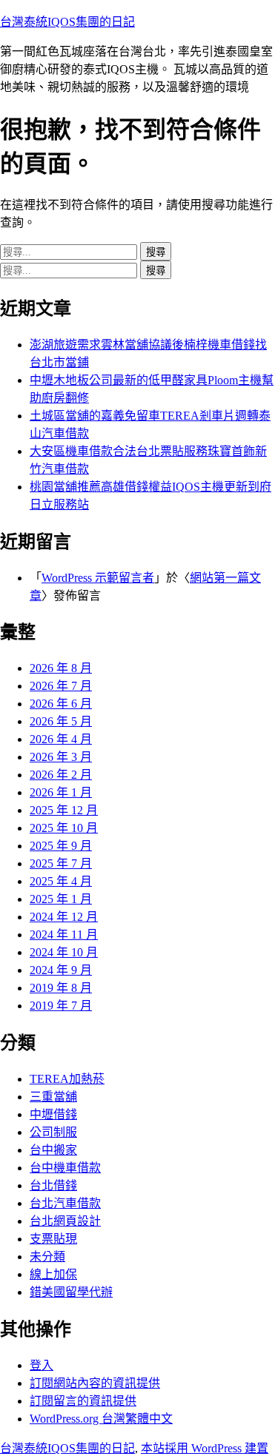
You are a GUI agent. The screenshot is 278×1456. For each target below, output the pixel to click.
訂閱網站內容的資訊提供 (95, 1383)
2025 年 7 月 (61, 863)
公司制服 (53, 1132)
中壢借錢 (53, 1114)
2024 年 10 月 (64, 952)
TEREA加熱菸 (67, 1079)
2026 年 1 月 (61, 792)
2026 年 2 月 (61, 774)
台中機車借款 (65, 1167)
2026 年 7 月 (61, 686)
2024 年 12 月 (64, 916)
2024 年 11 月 (64, 934)
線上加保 (53, 1274)
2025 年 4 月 (61, 881)
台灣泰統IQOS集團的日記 (67, 22)
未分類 (47, 1256)
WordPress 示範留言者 (98, 577)
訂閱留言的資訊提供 (83, 1401)
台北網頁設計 (65, 1221)
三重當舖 (53, 1096)
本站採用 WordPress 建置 (204, 1448)
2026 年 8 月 (61, 668)
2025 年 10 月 (64, 828)
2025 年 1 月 (61, 899)
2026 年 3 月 (61, 757)
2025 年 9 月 (61, 845)
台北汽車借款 (65, 1203)
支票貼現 (53, 1238)
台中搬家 (53, 1150)
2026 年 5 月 (61, 721)
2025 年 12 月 (64, 810)
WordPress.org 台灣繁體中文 (101, 1418)
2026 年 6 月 (61, 703)
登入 (41, 1365)
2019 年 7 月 (61, 1005)
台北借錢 (53, 1185)
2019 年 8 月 (61, 988)
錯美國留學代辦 (71, 1292)
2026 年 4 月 (61, 739)
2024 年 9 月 (61, 970)
